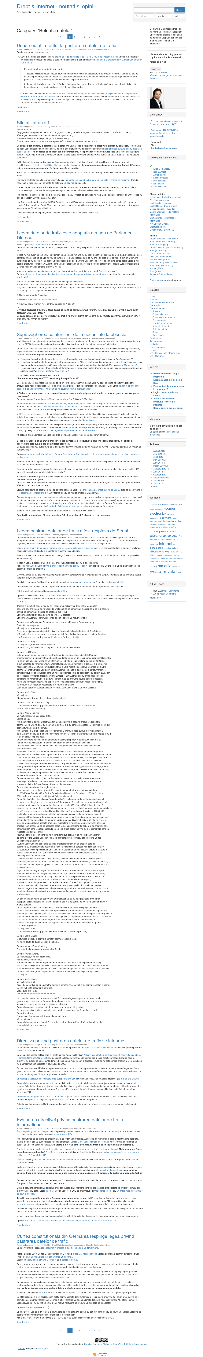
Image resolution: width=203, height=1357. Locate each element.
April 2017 (158, 483)
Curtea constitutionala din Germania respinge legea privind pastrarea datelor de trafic (75, 1238)
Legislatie (91, 49)
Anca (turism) (156, 271)
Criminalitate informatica (163, 317)
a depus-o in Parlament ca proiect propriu (114, 555)
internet (165, 543)
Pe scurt (153, 349)
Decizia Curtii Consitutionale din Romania (90, 1141)
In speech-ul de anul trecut (110, 1169)
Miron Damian (160, 180)
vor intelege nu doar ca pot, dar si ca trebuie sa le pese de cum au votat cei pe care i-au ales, (65, 274)
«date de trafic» (169, 527)
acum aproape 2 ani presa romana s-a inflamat (44, 497)
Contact (21, 1348)
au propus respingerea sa (79, 582)
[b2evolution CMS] (101, 1354)
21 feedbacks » (24, 221)
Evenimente (155, 338)
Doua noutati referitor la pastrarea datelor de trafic (66, 45)
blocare (153, 509)
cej (161, 508)
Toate (152, 296)
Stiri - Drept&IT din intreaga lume (73, 49)
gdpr (179, 539)
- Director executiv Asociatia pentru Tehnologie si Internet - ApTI (166, 123)
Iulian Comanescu (161, 168)
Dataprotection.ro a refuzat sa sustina (82, 547)
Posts (164, 590)
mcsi (152, 555)
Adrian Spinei (159, 174)
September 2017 (161, 477)
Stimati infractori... (34, 122)
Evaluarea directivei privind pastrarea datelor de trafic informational (70, 1122)
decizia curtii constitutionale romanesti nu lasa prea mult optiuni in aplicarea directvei (78, 1149)
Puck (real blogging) (159, 244)
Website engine (41, 1348)
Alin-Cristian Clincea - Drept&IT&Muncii (160, 225)
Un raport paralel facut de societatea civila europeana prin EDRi (47, 1078)
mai (180, 552)
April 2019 (158, 462)
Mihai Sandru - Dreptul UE (162, 229)
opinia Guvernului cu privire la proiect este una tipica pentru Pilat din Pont (57, 565)
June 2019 (158, 456)
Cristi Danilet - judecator (161, 202)
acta (159, 504)
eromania (161, 539)
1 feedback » (23, 111)
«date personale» (163, 531)
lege (166, 548)
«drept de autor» (169, 535)
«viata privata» (164, 571)
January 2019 (159, 468)
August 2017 (159, 480)
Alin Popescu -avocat (159, 199)
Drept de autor (159, 320)
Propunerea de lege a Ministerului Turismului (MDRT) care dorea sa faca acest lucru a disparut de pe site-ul (67, 403)
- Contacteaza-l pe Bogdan (163, 147)
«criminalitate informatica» (170, 520)
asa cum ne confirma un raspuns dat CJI (63, 406)
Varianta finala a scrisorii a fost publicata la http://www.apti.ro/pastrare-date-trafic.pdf (76, 1220)
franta (175, 539)
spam (174, 566)
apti (180, 504)
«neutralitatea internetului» (159, 558)
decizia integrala (69, 1259)
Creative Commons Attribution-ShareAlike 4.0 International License (115, 1343)
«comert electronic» (163, 510)
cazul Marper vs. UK (127, 364)
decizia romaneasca (26, 1267)
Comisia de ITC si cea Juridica (60, 506)
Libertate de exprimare (163, 323)
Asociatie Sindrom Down (161, 274)
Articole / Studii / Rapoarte (162, 302)
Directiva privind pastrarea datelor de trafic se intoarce (70, 1040)
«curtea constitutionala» (158, 524)
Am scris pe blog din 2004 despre (32, 1131)
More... (156, 486)
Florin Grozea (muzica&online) (164, 262)
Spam (155, 332)
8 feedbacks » (23, 323)
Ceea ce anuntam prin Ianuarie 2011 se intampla (40, 1096)
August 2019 (159, 450)
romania (164, 565)
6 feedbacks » (23, 1108)
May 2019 (158, 459)
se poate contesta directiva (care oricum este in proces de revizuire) (98, 179)
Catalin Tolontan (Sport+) (161, 253)
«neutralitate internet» (171, 555)
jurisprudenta (156, 547)
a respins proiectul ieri (114, 582)
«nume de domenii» (176, 558)
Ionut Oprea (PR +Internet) (162, 241)
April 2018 (158, 471)
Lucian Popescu (160, 177)
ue (179, 566)
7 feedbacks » (23, 519)
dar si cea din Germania (44, 1159)
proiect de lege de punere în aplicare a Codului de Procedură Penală (87, 56)
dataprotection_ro (156, 527)
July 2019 (157, 453)
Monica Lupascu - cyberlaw (162, 208)
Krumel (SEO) (156, 268)
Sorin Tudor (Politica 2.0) (161, 265)
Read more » (23, 106)
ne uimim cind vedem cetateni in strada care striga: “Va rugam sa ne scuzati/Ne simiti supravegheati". (78, 387)
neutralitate (159, 555)
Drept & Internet (157, 308)
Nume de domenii (160, 326)
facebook (168, 539)
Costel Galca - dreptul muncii (163, 205)
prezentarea (50, 1190)
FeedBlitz (165, 72)
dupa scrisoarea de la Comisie (82, 537)
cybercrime (171, 524)
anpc (169, 504)
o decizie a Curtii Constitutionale (48, 164)
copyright (165, 517)
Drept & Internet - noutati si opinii (56, 6)
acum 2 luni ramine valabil (45, 299)
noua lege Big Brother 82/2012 (108, 59)
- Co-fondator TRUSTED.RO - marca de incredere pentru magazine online (164, 133)
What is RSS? (155, 597)
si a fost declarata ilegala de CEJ (53, 370)
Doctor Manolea (157, 280)
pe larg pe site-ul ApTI (128, 1078)
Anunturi (50, 338)
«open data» (154, 561)
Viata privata (74, 126)
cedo (158, 509)
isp (174, 544)
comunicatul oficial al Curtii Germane (38, 1259)
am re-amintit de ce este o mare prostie (42, 547)
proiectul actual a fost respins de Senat (101, 489)
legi (169, 548)
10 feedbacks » (24, 1029)
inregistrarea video (102, 1190)
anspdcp (174, 504)
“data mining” (88, 419)
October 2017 (159, 474)
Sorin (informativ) (158, 250)
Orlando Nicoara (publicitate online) (166, 247)
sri (177, 566)
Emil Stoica (158, 183)
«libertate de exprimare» (164, 551)
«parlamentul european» (168, 561)
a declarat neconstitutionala (86, 1253)
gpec (156, 544)
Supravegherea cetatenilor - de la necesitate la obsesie (71, 334)
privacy (153, 566)
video (180, 572)
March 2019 (159, 465)
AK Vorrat (97, 1271)
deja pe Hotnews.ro (39, 244)
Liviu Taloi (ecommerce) (161, 256)
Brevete (156, 311)
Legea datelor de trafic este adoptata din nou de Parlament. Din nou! (76, 235)
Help (29, 1348)
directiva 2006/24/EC (61, 1134)
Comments (174, 590)
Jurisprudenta (79, 1245)
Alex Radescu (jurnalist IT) (162, 259)
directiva (154, 535)
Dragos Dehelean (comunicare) (164, 238)
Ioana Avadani (160, 171)
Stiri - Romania (53, 49)
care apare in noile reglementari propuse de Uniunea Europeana (66, 430)
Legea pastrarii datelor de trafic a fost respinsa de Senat (72, 530)
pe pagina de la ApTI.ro (56, 590)
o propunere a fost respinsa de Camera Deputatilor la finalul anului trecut (59, 454)
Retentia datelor (102, 49)
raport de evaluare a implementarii (101, 1047)
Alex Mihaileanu (160, 186)
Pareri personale (74, 338)
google (152, 544)
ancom (164, 504)
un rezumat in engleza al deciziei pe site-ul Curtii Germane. (71, 1247)
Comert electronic (160, 314)
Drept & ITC (155, 305)
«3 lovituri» (153, 504)
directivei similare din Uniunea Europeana (51, 1256)
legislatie (175, 548)
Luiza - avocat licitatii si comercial (165, 196)
